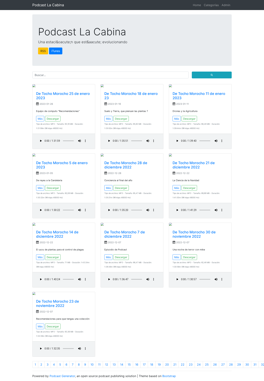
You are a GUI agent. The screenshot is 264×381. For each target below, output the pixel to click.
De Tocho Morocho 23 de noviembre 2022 (57, 303)
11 (99, 364)
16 (136, 364)
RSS (43, 51)
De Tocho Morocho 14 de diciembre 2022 (57, 234)
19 (159, 364)
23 (191, 364)
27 (223, 364)
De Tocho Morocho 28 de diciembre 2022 (125, 165)
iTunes (55, 51)
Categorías (211, 5)
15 (129, 364)
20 (167, 364)
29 (239, 364)
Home (197, 5)
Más (40, 118)
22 (182, 364)
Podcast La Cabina (48, 5)
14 (121, 364)
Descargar (53, 118)
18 (151, 364)
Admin (226, 5)
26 (215, 364)
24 (199, 364)
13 (114, 364)
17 (144, 364)
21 (174, 364)
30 (247, 364)
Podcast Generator (62, 376)
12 (106, 364)
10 (92, 364)
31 (254, 364)
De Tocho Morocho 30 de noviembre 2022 (194, 234)
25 (207, 364)
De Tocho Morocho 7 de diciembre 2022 (124, 234)
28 (231, 364)
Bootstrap (169, 376)
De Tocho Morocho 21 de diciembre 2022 (194, 165)
